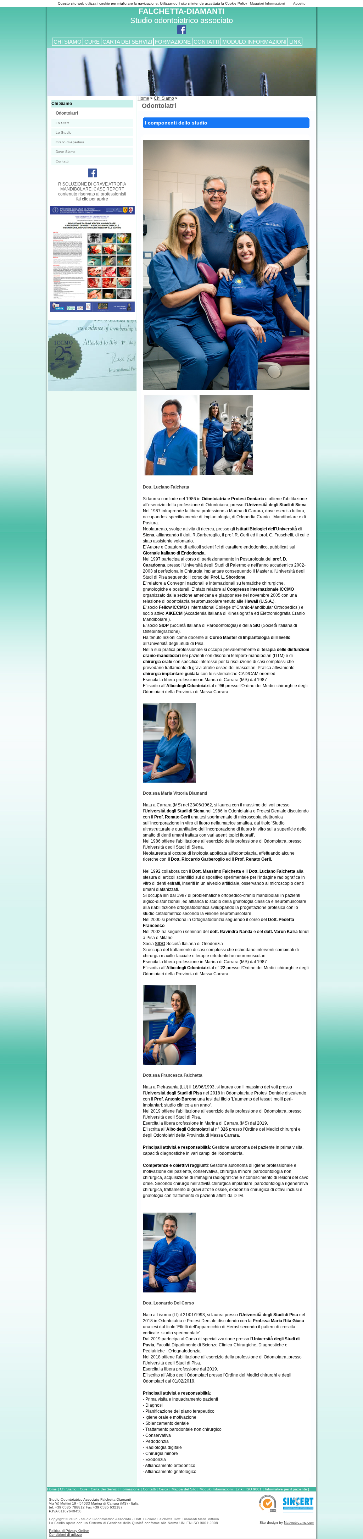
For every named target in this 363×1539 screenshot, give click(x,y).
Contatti (62, 161)
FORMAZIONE (173, 42)
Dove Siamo (66, 152)
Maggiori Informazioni (267, 3)
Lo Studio (64, 132)
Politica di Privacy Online (69, 1531)
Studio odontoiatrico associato (181, 16)
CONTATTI (206, 42)
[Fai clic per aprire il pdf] (91, 311)
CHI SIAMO (68, 42)
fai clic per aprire (92, 199)
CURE (92, 42)
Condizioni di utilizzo (65, 1535)
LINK (295, 42)
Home (143, 98)
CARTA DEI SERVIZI (127, 42)
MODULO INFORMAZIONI (254, 42)
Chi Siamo (61, 103)
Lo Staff (62, 123)
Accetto (299, 3)
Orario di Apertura (70, 142)
